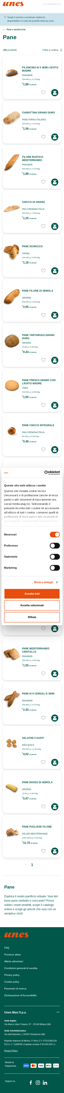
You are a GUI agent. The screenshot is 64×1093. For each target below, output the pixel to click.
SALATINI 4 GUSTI (33, 737)
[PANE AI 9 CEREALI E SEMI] (12, 699)
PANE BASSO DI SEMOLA (37, 782)
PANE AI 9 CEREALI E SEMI (38, 693)
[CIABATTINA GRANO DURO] (12, 118)
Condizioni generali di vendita (20, 968)
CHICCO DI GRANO (33, 202)
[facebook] (31, 1082)
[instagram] (38, 1082)
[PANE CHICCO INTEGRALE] (12, 431)
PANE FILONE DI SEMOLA (37, 290)
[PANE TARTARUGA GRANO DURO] (12, 341)
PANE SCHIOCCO (32, 246)
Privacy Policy (11, 1051)
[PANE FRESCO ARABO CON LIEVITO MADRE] (12, 386)
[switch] (55, 545)
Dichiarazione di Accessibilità (20, 995)
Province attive (12, 954)
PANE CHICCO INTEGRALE (38, 425)
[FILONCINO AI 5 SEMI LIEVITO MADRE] (12, 73)
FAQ (6, 947)
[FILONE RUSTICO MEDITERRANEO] (12, 162)
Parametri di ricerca (15, 988)
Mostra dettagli (43, 582)
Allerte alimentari (13, 961)
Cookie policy (11, 981)
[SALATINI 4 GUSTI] (12, 743)
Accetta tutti (32, 593)
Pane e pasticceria (16, 29)
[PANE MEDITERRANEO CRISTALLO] (12, 654)
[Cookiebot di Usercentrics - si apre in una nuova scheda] (45, 472)
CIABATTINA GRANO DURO (38, 112)
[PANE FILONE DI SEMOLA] (12, 296)
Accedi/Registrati (52, 4)
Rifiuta (32, 617)
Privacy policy (12, 975)
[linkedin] (45, 1082)
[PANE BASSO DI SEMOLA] (12, 788)
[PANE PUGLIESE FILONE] (12, 832)
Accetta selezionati (32, 605)
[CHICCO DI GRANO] (12, 207)
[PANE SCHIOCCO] (12, 252)
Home (6, 3)
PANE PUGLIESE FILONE (37, 826)
